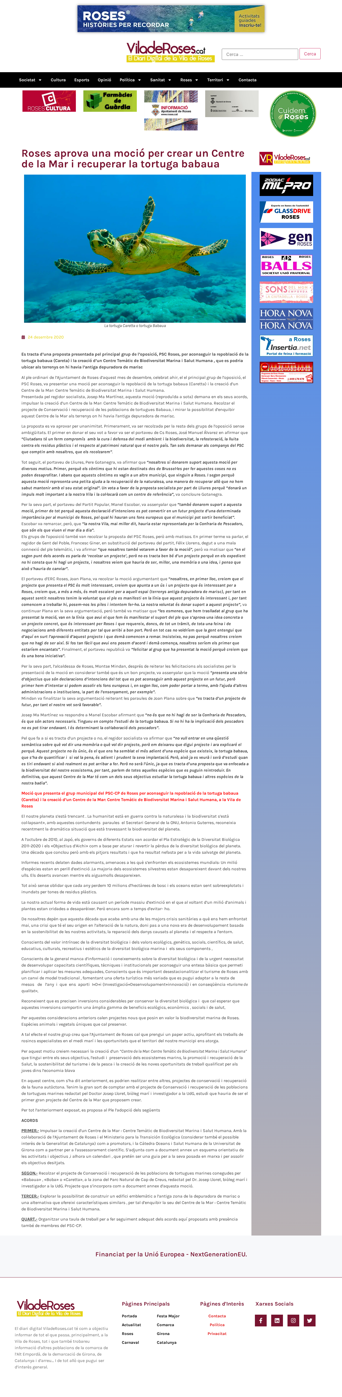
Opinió (104, 79)
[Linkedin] (277, 1320)
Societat (27, 79)
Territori (215, 79)
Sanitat (157, 79)
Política (127, 79)
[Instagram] (293, 1320)
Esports (81, 79)
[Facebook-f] (261, 1320)
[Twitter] (310, 1320)
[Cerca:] (260, 54)
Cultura (58, 79)
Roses (186, 79)
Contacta (247, 79)
